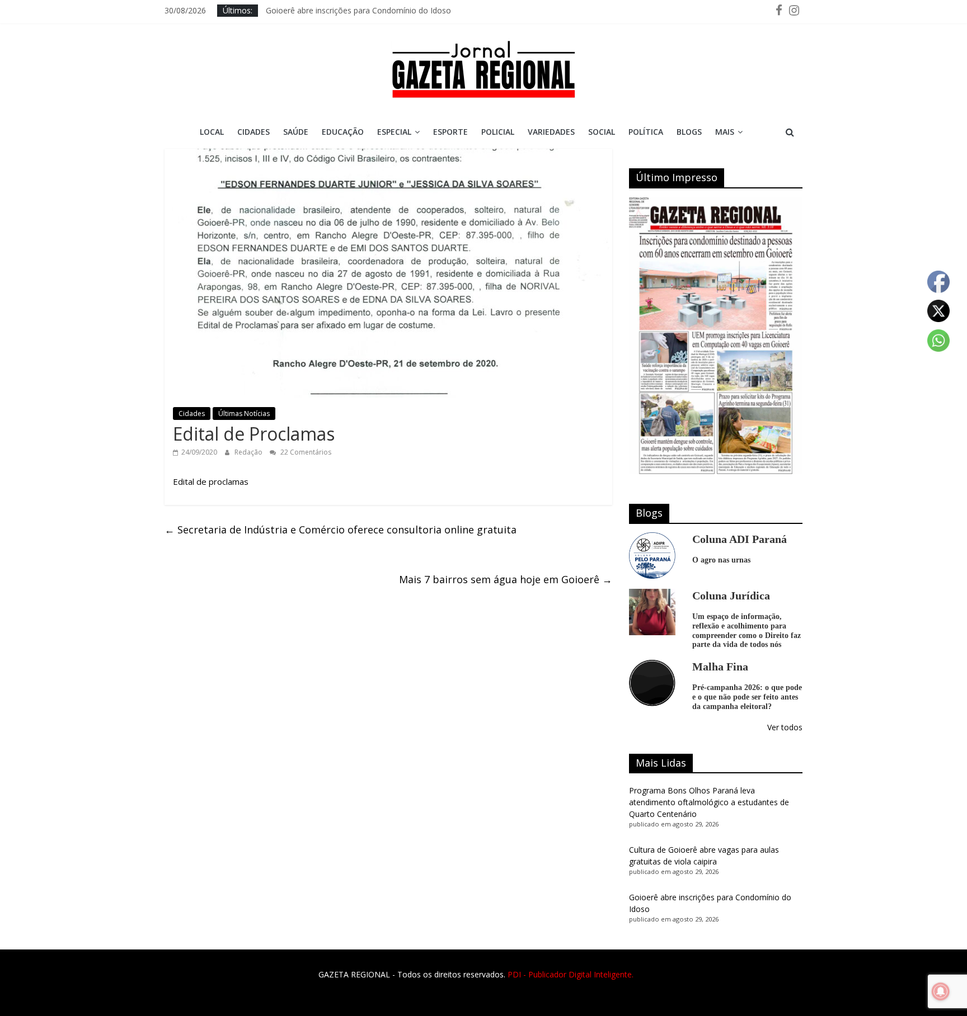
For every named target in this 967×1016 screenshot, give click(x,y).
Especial (394, 131)
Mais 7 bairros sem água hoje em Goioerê (505, 579)
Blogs (689, 131)
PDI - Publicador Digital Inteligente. (570, 974)
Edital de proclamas (210, 481)
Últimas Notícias (244, 413)
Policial (497, 131)
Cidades (253, 131)
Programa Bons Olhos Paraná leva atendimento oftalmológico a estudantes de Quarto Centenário (709, 802)
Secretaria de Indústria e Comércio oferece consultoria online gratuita (341, 529)
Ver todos (784, 727)
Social (601, 131)
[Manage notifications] (941, 991)
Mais (724, 131)
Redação (249, 452)
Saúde (295, 131)
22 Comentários (305, 452)
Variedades (551, 131)
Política (645, 131)
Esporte (450, 131)
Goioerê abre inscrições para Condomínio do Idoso (358, 10)
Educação (343, 131)
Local (212, 131)
